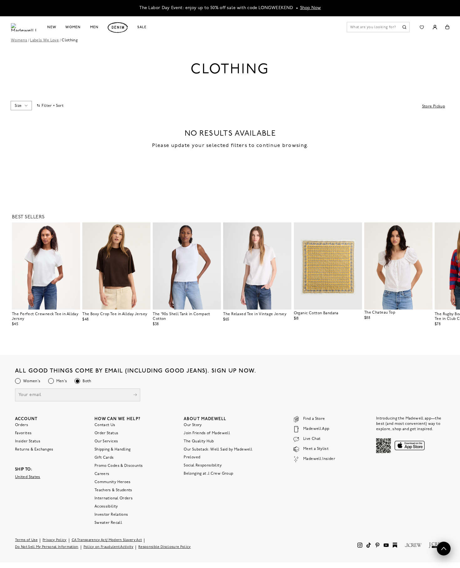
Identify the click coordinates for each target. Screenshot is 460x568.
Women (72, 27)
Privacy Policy (55, 540)
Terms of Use (26, 540)
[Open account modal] (434, 27)
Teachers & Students (113, 490)
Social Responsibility (203, 465)
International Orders (114, 498)
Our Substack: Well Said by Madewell (218, 449)
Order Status (106, 433)
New (51, 27)
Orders (21, 425)
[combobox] (21, 105)
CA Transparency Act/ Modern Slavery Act (107, 540)
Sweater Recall (108, 522)
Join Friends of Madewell (207, 433)
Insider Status (27, 441)
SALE (141, 27)
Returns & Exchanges (34, 449)
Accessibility (106, 506)
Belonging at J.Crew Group (208, 473)
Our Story (193, 425)
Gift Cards (104, 457)
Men (94, 27)
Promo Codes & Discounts (119, 465)
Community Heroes (113, 482)
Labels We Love (44, 40)
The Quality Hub (199, 441)
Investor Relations (111, 514)
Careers (102, 474)
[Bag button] (447, 27)
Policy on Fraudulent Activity (109, 547)
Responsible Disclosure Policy (164, 547)
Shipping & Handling (113, 449)
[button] (72, 230)
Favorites (23, 433)
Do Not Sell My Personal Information (47, 547)
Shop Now (310, 8)
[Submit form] (135, 395)
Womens (19, 40)
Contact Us (105, 425)
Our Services (106, 441)
